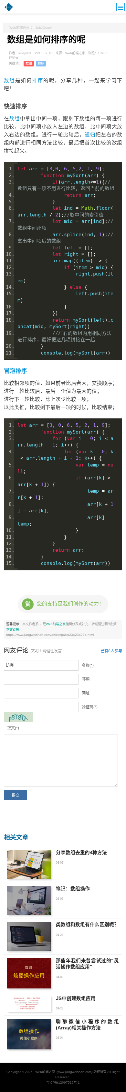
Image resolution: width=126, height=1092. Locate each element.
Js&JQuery (44, 27)
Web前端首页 (19, 27)
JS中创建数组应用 (76, 998)
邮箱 (85, 679)
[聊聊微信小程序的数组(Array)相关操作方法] (29, 1034)
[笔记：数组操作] (29, 900)
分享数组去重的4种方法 (81, 852)
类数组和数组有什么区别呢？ (87, 924)
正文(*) (13, 728)
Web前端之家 (56, 624)
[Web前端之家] (9, 10)
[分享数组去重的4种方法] (29, 864)
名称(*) (88, 665)
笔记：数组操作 (73, 888)
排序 (41, 63)
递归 (90, 134)
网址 (85, 693)
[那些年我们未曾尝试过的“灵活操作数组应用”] (29, 973)
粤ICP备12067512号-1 (63, 1082)
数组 (29, 63)
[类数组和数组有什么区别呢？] (29, 936)
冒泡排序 (15, 371)
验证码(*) (90, 707)
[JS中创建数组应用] (29, 1004)
